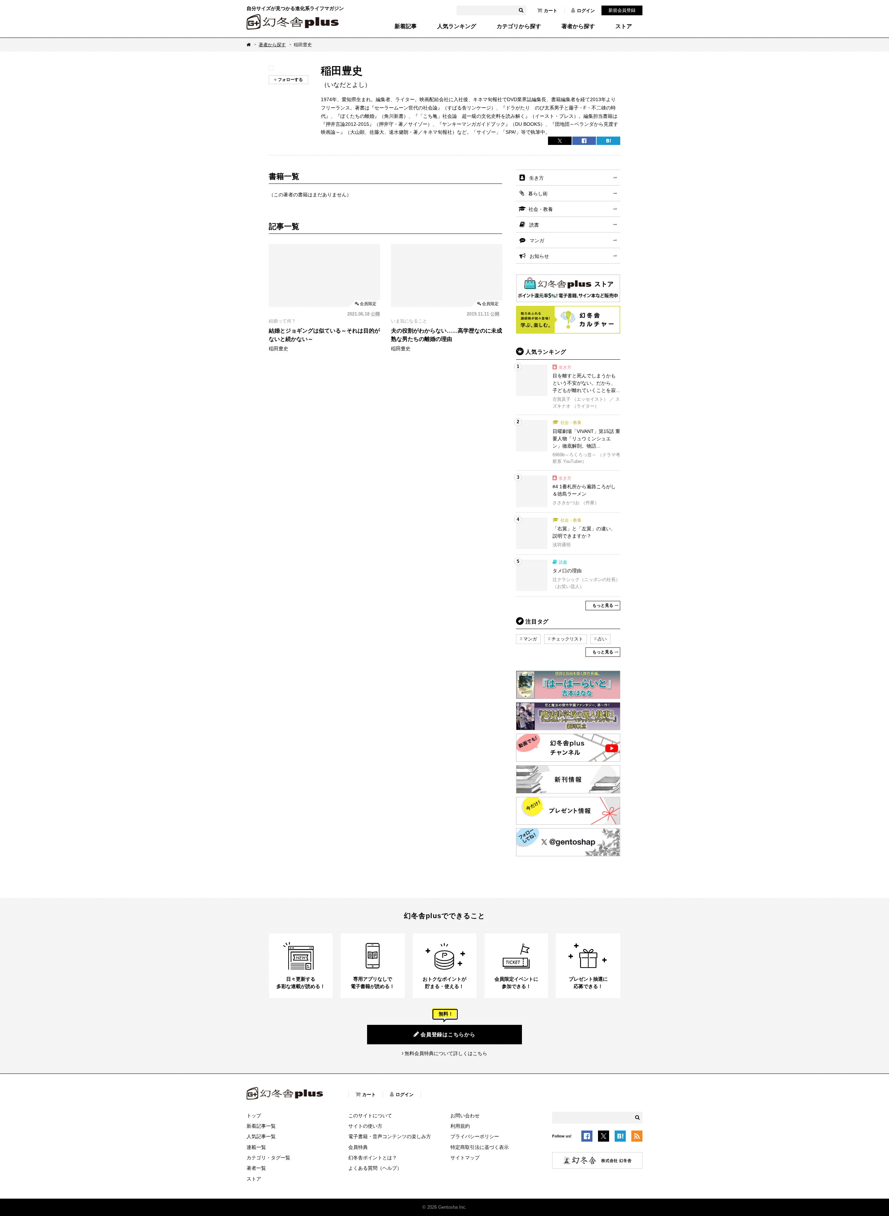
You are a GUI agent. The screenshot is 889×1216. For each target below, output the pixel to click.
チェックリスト (567, 639)
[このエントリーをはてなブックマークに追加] (620, 1137)
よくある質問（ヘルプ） (375, 1168)
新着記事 (405, 26)
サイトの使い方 (365, 1126)
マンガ (537, 240)
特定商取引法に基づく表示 (479, 1147)
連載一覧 (256, 1147)
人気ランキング (456, 26)
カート (550, 10)
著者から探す (578, 26)
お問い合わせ (465, 1115)
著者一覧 (256, 1168)
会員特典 (358, 1147)
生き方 (536, 178)
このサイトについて (370, 1115)
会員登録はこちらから (448, 1034)
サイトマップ (465, 1157)
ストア (623, 26)
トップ (254, 1115)
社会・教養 (541, 209)
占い (602, 639)
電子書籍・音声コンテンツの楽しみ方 (389, 1136)
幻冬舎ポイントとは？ (372, 1157)
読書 (534, 225)
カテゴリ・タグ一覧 (268, 1157)
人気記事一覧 (261, 1136)
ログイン (586, 10)
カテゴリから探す (519, 26)
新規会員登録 (621, 10)
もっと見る (602, 605)
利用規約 (460, 1126)
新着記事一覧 (261, 1126)
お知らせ (539, 256)
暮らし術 (538, 193)
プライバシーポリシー (474, 1136)
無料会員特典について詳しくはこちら (446, 1053)
